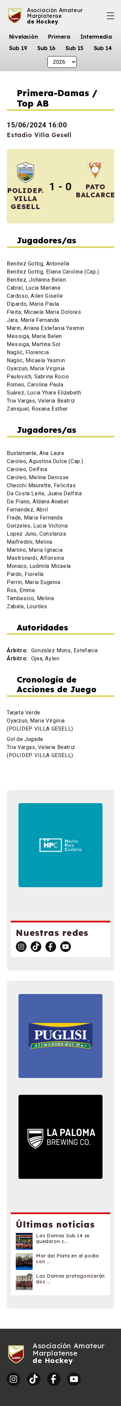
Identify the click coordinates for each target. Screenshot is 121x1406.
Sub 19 (18, 48)
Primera (59, 36)
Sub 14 (103, 48)
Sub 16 (46, 48)
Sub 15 (74, 48)
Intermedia (96, 36)
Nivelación (23, 36)
